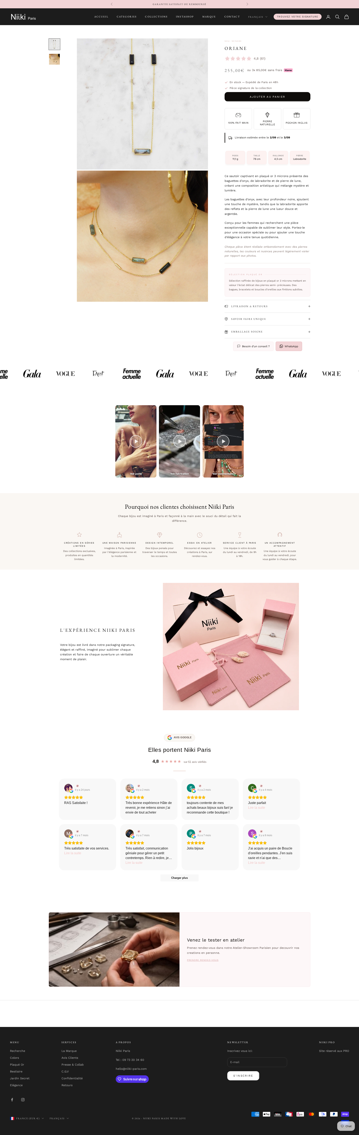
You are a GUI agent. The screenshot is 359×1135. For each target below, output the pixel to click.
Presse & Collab (72, 1064)
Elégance (16, 1085)
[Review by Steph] (200, 785)
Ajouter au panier (267, 96)
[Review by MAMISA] (77, 831)
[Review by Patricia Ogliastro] (200, 831)
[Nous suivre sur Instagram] (23, 1100)
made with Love (173, 1118)
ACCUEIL (101, 16)
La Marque (69, 1051)
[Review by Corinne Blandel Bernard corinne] (261, 785)
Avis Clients (69, 1057)
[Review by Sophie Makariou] (261, 831)
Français (255, 16)
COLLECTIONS (156, 16)
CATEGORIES (127, 16)
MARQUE (209, 16)
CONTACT (232, 16)
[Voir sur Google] (68, 788)
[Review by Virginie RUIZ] (77, 785)
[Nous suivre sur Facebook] (12, 1100)
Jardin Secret (20, 1078)
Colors (14, 1057)
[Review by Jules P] (138, 831)
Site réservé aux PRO (334, 1051)
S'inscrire (243, 1075)
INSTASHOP (185, 16)
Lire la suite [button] (256, 807)
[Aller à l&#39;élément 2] (54, 59)
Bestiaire (16, 1071)
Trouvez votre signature (297, 16)
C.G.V (65, 1071)
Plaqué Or (17, 1064)
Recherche (17, 1051)
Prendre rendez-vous (203, 960)
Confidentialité (72, 1078)
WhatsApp (291, 346)
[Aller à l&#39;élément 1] (54, 44)
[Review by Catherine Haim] (138, 785)
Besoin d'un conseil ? (256, 346)
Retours (67, 1085)
